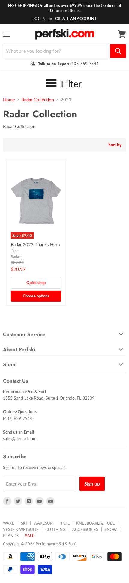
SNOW (111, 529)
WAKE (8, 523)
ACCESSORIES (85, 529)
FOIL (65, 523)
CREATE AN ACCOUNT (76, 18)
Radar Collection (38, 99)
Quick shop (36, 282)
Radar (15, 256)
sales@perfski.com (20, 438)
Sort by (115, 144)
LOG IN (39, 18)
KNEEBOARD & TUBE (95, 523)
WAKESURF (44, 523)
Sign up (92, 483)
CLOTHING (55, 529)
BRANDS (11, 535)
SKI (24, 523)
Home (9, 99)
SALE (29, 535)
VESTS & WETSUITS (21, 529)
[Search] (118, 51)
